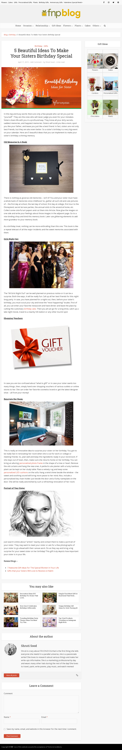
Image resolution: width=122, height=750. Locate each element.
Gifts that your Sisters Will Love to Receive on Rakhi (30, 571)
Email (44, 717)
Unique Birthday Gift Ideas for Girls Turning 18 (68, 607)
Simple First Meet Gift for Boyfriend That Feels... (68, 595)
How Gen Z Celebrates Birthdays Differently (28, 607)
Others (96, 25)
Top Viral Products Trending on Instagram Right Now (67, 620)
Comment (8, 693)
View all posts (11, 675)
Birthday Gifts (44, 2)
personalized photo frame (31, 463)
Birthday (12, 35)
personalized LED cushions (16, 472)
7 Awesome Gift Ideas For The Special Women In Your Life (33, 567)
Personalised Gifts (25, 2)
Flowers (4, 2)
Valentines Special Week (73, 2)
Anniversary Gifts (56, 2)
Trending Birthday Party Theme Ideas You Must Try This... (29, 620)
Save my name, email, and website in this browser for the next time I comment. (41, 729)
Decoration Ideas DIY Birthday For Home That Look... (29, 596)
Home (18, 25)
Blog (5, 35)
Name (7, 717)
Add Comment (36, 62)
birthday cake (30, 308)
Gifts (15, 2)
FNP (11, 747)
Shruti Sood (50, 62)
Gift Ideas (56, 25)
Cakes (10, 2)
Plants (35, 2)
